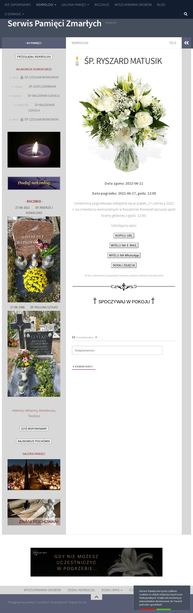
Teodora (34, 416)
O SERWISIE (13, 14)
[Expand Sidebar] (186, 43)
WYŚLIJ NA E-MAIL (124, 245)
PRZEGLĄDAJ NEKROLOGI (34, 56)
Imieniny (18, 410)
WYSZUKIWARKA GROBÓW (133, 4)
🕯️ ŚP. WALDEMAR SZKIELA (41, 96)
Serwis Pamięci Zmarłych (55, 23)
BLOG (161, 4)
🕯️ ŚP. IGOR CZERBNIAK (40, 86)
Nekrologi (80, 43)
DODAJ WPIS (110, 590)
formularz (158, 275)
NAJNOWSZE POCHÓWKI (34, 441)
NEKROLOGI (44, 4)
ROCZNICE (101, 4)
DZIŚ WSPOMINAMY (34, 428)
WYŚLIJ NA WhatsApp (124, 255)
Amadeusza (47, 410)
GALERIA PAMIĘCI (74, 4)
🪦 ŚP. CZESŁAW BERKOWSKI (39, 77)
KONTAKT (162, 590)
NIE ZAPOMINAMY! (18, 4)
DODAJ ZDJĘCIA (124, 265)
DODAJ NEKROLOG (81, 590)
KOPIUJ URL (124, 235)
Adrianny (31, 410)
